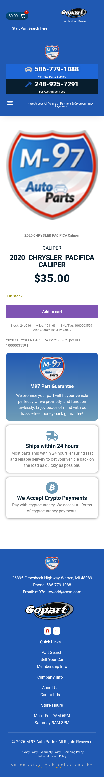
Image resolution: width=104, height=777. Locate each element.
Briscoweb (52, 767)
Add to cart (52, 311)
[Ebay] (56, 631)
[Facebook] (47, 631)
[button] (10, 102)
